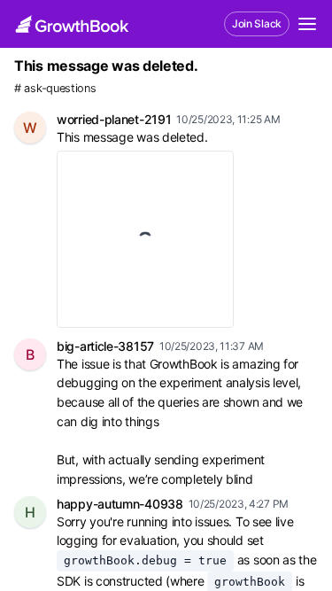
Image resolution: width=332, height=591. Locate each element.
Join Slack (257, 23)
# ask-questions (55, 88)
